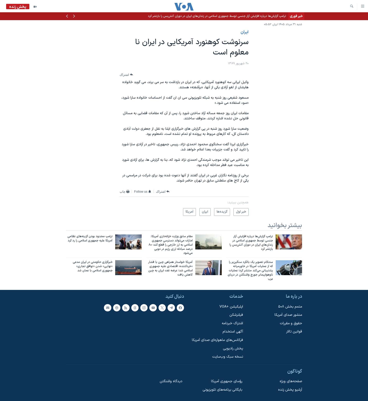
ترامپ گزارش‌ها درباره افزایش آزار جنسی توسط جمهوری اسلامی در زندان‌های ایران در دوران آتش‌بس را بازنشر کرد (217, 16)
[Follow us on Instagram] (144, 307)
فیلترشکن (236, 315)
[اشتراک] (107, 307)
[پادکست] (116, 307)
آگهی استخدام (233, 331)
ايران (245, 32)
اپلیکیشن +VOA (231, 306)
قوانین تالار (294, 331)
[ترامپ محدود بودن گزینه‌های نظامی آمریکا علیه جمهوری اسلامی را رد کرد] (128, 241)
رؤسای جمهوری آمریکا (226, 381)
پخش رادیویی (233, 348)
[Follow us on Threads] (135, 307)
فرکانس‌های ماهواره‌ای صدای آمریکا (217, 340)
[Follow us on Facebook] (180, 307)
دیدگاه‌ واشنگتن (171, 381)
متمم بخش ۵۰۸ (290, 306)
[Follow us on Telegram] (171, 307)
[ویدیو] (35, 7)
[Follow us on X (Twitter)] (162, 307)
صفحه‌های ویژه (291, 381)
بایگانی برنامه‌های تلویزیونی (222, 390)
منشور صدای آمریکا (288, 315)
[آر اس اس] (125, 307)
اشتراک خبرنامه (232, 323)
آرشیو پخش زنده (290, 390)
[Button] (126, 74)
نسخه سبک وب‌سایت (227, 357)
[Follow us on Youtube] (153, 307)
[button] (74, 16)
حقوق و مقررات (291, 323)
